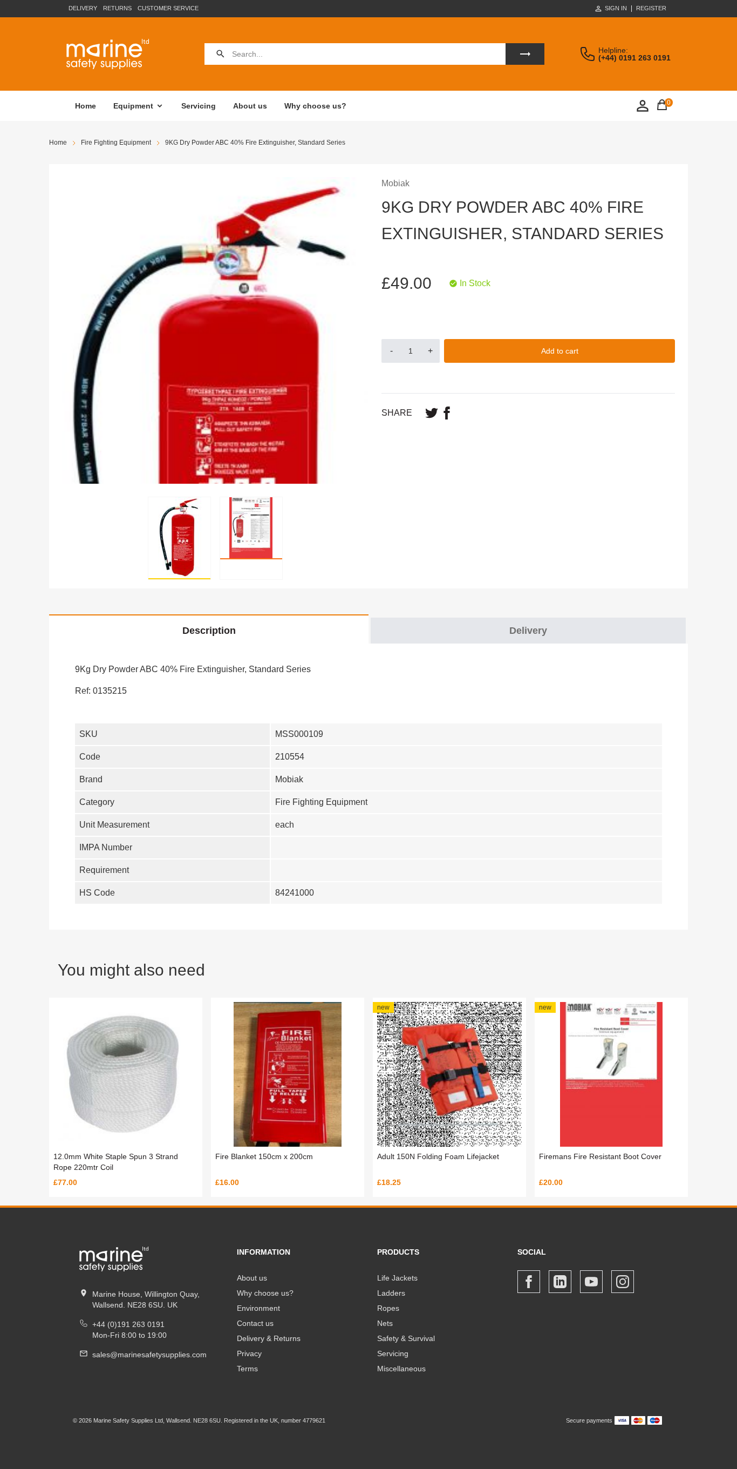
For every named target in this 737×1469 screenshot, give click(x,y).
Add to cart (559, 351)
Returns (117, 8)
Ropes (388, 1308)
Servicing (198, 105)
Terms (247, 1368)
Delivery (83, 8)
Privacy (249, 1353)
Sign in (616, 8)
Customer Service (168, 8)
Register (651, 8)
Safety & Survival (406, 1338)
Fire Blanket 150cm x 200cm (264, 1156)
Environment (258, 1308)
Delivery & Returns (269, 1338)
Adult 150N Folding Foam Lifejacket (438, 1156)
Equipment (133, 105)
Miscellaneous (401, 1368)
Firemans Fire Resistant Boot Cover (600, 1156)
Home (85, 105)
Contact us (255, 1323)
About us (250, 105)
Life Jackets (397, 1278)
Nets (385, 1323)
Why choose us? (315, 105)
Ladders (391, 1293)
